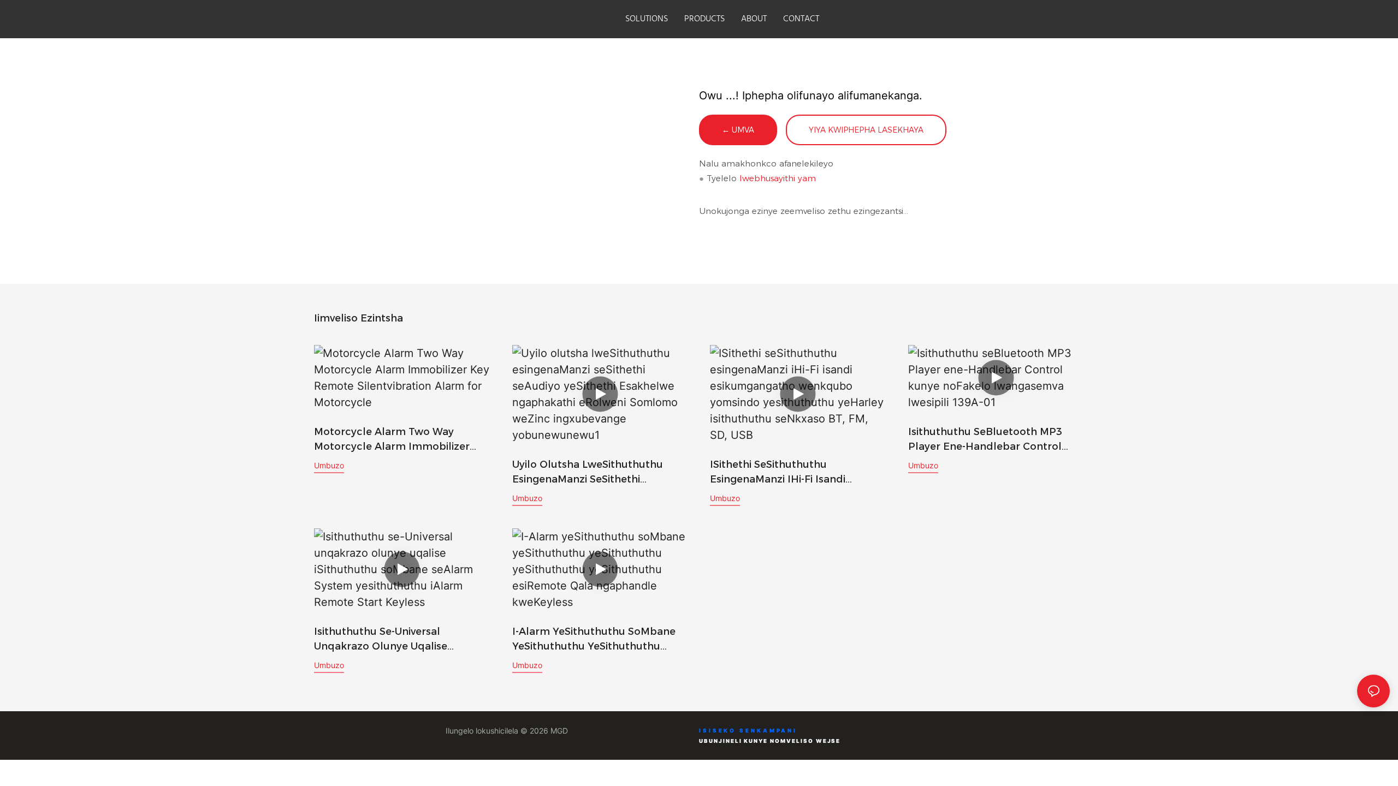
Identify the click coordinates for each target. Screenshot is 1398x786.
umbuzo (329, 465)
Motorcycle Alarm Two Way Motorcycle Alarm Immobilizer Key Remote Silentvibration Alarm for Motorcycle (399, 440)
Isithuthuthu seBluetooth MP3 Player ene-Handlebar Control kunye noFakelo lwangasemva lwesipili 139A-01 (986, 440)
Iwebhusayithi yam (777, 178)
